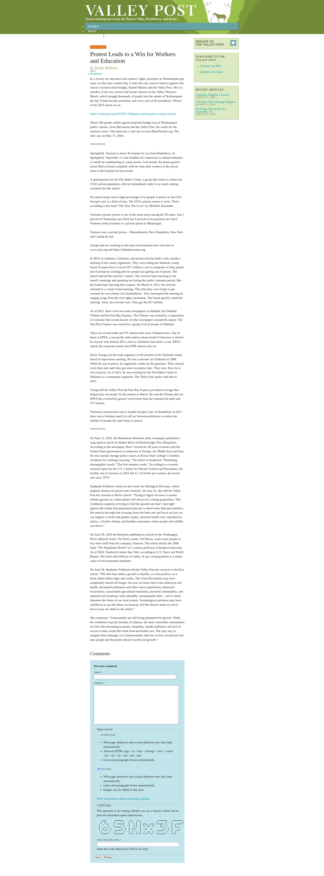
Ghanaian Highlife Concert (212, 94)
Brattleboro (96, 73)
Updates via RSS (210, 66)
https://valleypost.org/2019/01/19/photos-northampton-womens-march (133, 113)
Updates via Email (211, 71)
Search (93, 26)
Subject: (98, 672)
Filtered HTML (107, 735)
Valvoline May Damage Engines (215, 101)
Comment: (99, 683)
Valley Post (140, 10)
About (92, 36)
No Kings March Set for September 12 (210, 110)
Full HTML (105, 769)
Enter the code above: (109, 840)
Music (92, 31)
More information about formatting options (123, 798)
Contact (94, 40)
